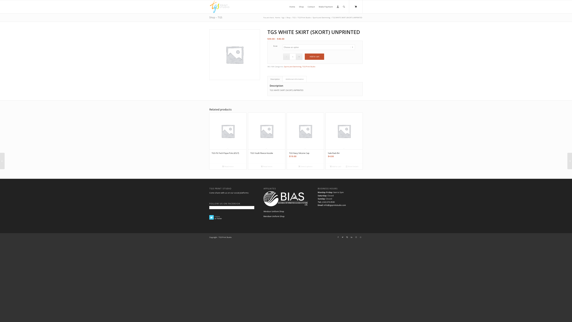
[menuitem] (292, 6)
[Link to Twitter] (342, 237)
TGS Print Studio (308, 66)
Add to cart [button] (336, 166)
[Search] (344, 6)
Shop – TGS (215, 17)
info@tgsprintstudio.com (335, 205)
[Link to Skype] (347, 237)
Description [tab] (275, 79)
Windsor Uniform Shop (274, 211)
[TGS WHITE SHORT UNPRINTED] (2, 161)
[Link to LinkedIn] (351, 237)
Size (275, 46)
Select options (306, 166)
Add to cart (314, 56)
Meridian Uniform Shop (274, 216)
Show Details (352, 166)
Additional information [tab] (295, 79)
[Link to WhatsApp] (360, 237)
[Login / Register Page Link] (338, 6)
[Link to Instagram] (356, 237)
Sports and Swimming (292, 66)
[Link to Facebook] (338, 237)
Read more (229, 166)
